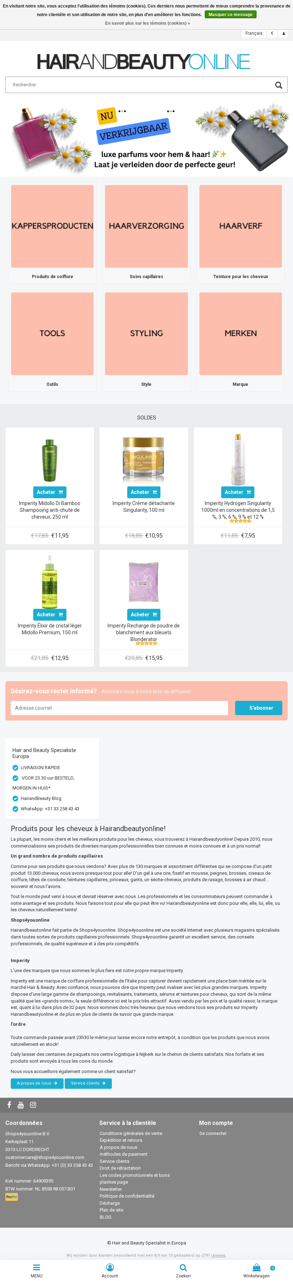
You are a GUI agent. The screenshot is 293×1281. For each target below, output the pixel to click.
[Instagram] (34, 1105)
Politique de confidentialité (127, 1196)
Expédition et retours (121, 1140)
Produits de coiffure (52, 276)
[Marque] (240, 333)
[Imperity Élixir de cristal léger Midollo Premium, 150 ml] (49, 581)
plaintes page (114, 1182)
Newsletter (111, 1189)
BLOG (105, 1217)
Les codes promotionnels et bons (135, 1175)
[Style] (146, 333)
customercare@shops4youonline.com (44, 1157)
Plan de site (111, 1210)
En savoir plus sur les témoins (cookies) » (147, 23)
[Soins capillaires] (146, 226)
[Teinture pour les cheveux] (240, 226)
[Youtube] (21, 1105)
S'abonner (261, 708)
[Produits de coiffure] (52, 226)
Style (146, 384)
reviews (218, 1255)
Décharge (110, 1203)
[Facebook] (10, 1105)
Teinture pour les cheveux (240, 276)
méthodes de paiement (124, 1154)
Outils (52, 384)
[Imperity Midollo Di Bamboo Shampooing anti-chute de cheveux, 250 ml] (49, 459)
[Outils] (52, 333)
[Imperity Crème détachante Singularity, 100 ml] (143, 459)
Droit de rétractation (120, 1168)
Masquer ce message (231, 14)
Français (254, 33)
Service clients (85, 1083)
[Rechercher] (279, 86)
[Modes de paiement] (12, 1197)
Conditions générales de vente (131, 1133)
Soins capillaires (146, 276)
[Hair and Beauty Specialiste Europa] (144, 58)
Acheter (46, 492)
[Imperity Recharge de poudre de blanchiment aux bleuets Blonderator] (143, 581)
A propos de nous (34, 1083)
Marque (240, 384)
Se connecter (213, 1133)
